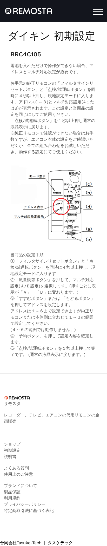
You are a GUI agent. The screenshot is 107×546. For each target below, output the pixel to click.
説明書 (10, 456)
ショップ (12, 444)
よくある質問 (16, 468)
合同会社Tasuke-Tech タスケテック (36, 542)
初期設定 (12, 450)
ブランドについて (20, 485)
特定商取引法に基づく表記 (29, 510)
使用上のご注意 (18, 474)
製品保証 (12, 491)
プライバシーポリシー (24, 504)
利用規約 (12, 498)
